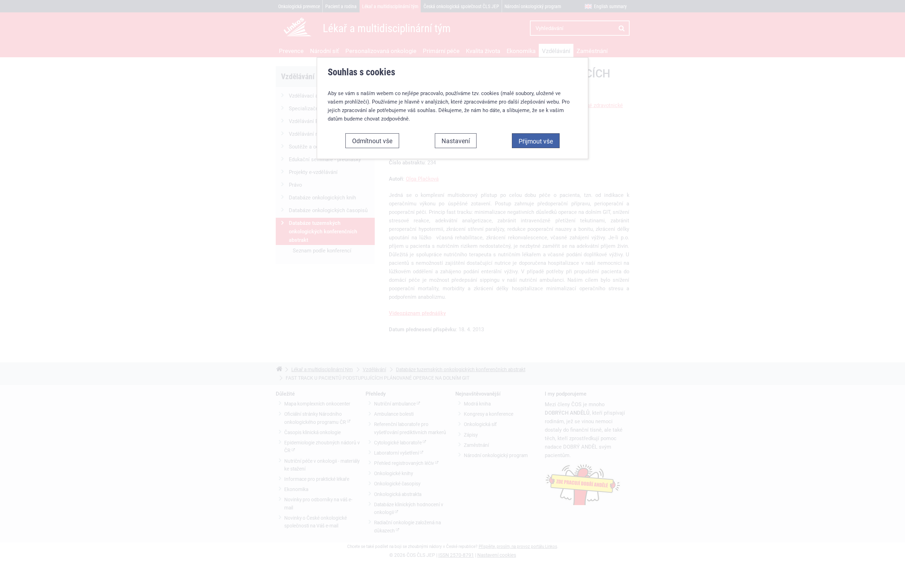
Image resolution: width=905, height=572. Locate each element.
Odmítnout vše (372, 140)
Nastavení (456, 140)
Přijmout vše (536, 141)
